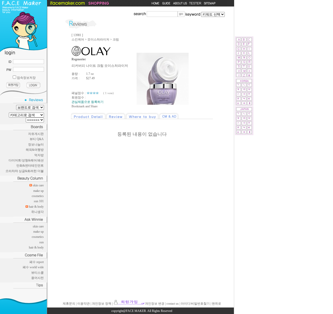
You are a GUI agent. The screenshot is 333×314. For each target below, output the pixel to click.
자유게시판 (36, 134)
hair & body (36, 206)
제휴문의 (69, 303)
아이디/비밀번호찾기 (195, 303)
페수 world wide (33, 267)
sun (41, 242)
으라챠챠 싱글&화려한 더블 (24, 171)
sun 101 (39, 201)
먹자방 (39, 155)
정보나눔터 (36, 144)
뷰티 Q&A (37, 139)
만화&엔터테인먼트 (30, 165)
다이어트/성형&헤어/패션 (26, 160)
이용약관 (83, 303)
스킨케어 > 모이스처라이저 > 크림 (95, 39)
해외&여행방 (35, 150)
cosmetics (38, 196)
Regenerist (79, 59)
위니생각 (37, 212)
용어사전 (37, 278)
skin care (38, 185)
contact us (172, 303)
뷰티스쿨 (37, 272)
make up (38, 191)
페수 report (36, 262)
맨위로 (216, 303)
